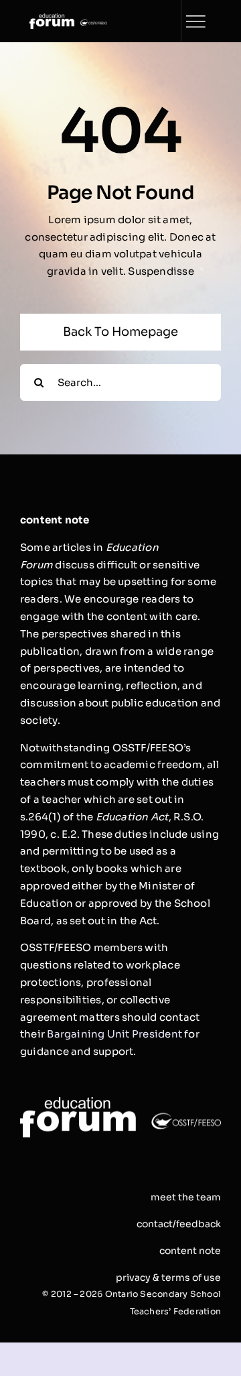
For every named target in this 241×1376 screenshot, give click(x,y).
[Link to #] (195, 21)
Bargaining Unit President (114, 1033)
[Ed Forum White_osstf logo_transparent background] (68, 18)
